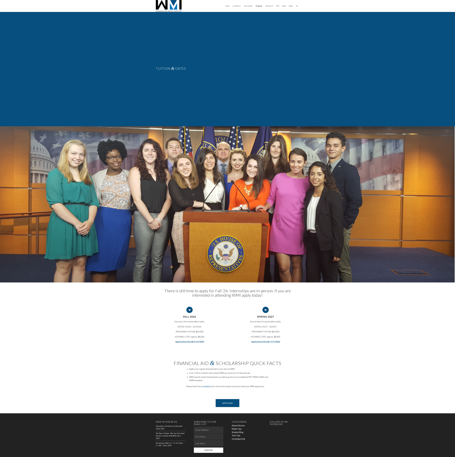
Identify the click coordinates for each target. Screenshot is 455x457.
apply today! (252, 295)
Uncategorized (238, 439)
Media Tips (237, 429)
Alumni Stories (238, 425)
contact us (207, 386)
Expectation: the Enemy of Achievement (169, 426)
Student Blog (237, 432)
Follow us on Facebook (279, 423)
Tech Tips (236, 435)
